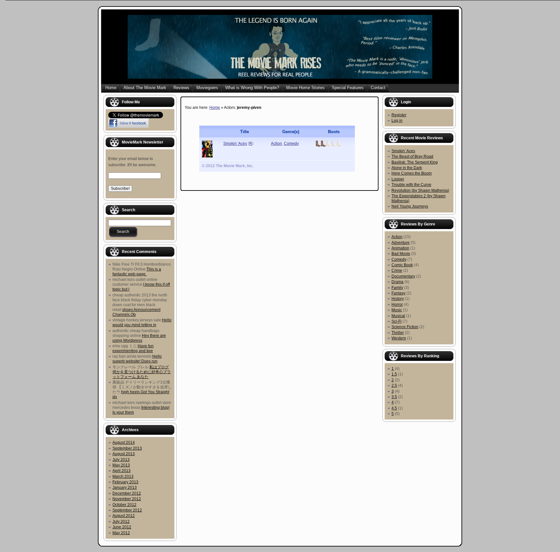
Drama (397, 282)
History (397, 298)
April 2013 (121, 470)
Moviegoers (207, 87)
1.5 (394, 374)
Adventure (400, 242)
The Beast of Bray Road (412, 156)
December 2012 (126, 493)
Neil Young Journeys (409, 206)
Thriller (397, 332)
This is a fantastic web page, (136, 271)
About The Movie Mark (144, 87)
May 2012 (121, 533)
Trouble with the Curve (411, 184)
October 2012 (124, 504)
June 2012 (121, 527)
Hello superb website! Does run (137, 358)
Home (110, 87)
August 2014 (123, 442)
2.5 (394, 385)
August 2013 (123, 454)
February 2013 (125, 482)
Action (276, 143)
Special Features (348, 87)
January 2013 (124, 487)
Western (398, 338)
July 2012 (121, 521)
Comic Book (402, 265)
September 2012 (127, 510)
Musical (398, 316)
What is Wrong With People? (252, 87)
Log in (396, 120)
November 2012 (126, 499)
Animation (400, 248)
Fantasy (398, 293)
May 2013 (121, 465)
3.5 (394, 397)
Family (397, 287)
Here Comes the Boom (411, 173)
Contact (378, 87)
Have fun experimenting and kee (133, 348)
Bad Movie (400, 253)
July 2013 (121, 459)
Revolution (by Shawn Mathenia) (420, 190)
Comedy (291, 143)
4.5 (394, 408)
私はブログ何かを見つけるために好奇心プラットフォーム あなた (141, 372)
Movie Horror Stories (305, 87)
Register (398, 115)
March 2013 (123, 476)
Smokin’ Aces (235, 143)
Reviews (181, 87)
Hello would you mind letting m (141, 322)
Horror (397, 304)
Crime (396, 270)
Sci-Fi (396, 321)
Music (396, 310)
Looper (397, 179)
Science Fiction (404, 327)
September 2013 (127, 448)
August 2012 (123, 515)
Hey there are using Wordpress (139, 338)
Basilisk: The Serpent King (414, 162)
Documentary (403, 276)
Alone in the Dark (406, 168)
